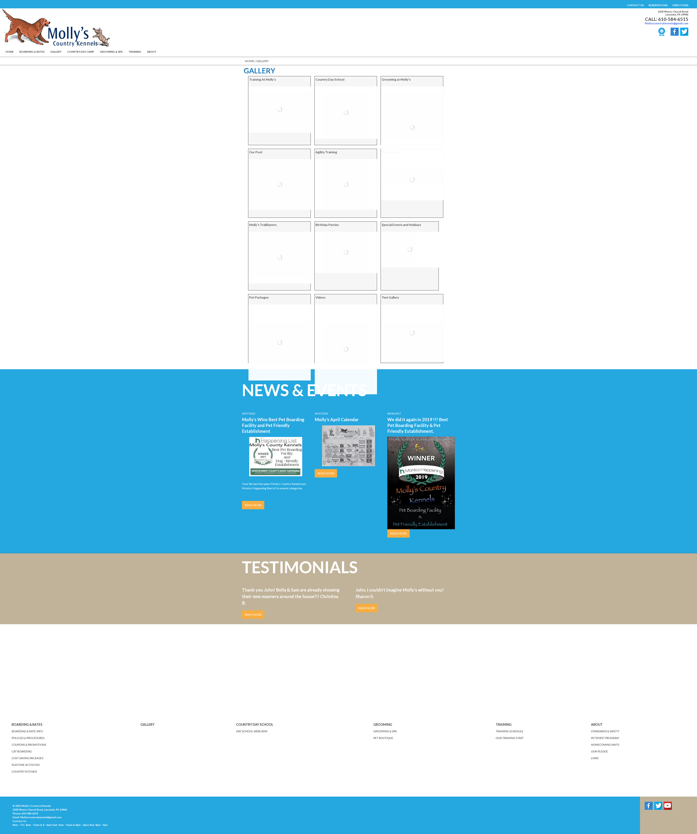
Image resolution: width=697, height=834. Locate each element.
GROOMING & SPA (111, 51)
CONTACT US (635, 5)
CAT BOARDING (22, 751)
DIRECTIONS (680, 5)
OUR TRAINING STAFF (509, 738)
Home (249, 61)
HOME (10, 51)
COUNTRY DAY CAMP (80, 51)
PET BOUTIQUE (383, 738)
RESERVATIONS (658, 5)
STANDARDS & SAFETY (605, 731)
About (151, 51)
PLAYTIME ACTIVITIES (26, 764)
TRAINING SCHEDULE (509, 731)
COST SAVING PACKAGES (27, 758)
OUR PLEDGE (599, 751)
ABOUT (597, 724)
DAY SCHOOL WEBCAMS (251, 731)
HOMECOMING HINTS (605, 744)
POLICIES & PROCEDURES (28, 738)
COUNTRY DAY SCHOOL (254, 724)
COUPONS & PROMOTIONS (29, 744)
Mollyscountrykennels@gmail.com (666, 23)
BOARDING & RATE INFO (27, 731)
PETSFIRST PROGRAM (605, 738)
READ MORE (253, 505)
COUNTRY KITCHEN (24, 771)
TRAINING (135, 51)
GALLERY (55, 51)
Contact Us (19, 821)
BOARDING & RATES (31, 51)
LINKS (595, 758)
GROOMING (382, 724)
